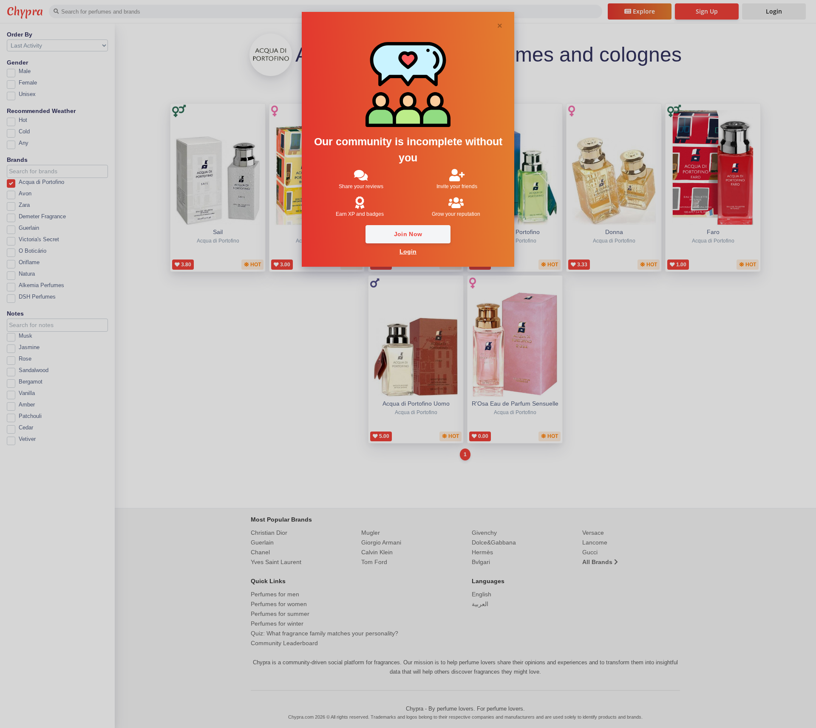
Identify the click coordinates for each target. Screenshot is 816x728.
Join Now (408, 234)
